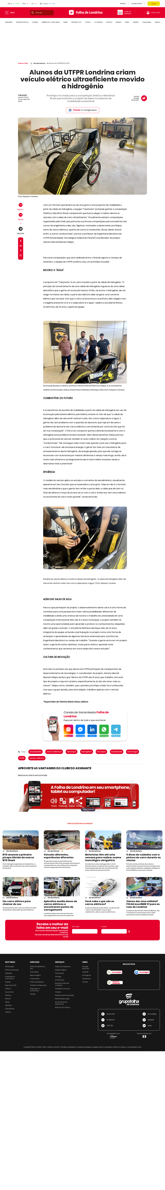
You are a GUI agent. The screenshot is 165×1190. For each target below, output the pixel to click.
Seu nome (75, 927)
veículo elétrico (37, 758)
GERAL (127, 22)
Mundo (8, 999)
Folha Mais (34, 972)
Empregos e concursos (10, 977)
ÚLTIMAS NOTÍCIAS (22, 22)
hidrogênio (86, 752)
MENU (12, 12)
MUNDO (118, 22)
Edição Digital (61, 970)
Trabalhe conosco (62, 989)
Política (8, 995)
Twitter (85, 982)
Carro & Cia (23, 63)
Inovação (101, 752)
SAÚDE (65, 22)
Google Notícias (85, 967)
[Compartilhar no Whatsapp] (20, 255)
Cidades (8, 973)
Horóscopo (59, 980)
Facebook (86, 978)
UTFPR (21, 758)
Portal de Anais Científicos (61, 1003)
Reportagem (35, 975)
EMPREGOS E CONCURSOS (51, 22)
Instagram (86, 975)
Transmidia (34, 978)
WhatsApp (9, 966)
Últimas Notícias (12, 970)
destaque (71, 752)
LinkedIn (85, 972)
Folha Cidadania (37, 982)
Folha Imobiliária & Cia (37, 967)
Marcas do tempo (62, 1007)
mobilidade (116, 752)
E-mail (103, 927)
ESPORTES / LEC (76, 22)
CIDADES (35, 22)
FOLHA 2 (88, 22)
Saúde (8, 982)
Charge (58, 976)
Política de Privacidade (64, 995)
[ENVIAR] (129, 931)
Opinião (8, 1005)
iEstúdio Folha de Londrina (62, 984)
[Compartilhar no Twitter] (21, 250)
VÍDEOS (157, 22)
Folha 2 (8, 989)
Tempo (58, 992)
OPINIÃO (136, 22)
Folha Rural (9, 1009)
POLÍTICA (109, 22)
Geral (7, 1002)
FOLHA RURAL (146, 22)
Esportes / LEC (10, 985)
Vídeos (8, 1012)
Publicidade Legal (62, 999)
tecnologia (132, 752)
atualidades (35, 752)
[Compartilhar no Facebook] (20, 241)
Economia (9, 992)
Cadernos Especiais (38, 985)
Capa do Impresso (63, 966)
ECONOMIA (98, 22)
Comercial (59, 973)
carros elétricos (54, 752)
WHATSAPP (8, 22)
